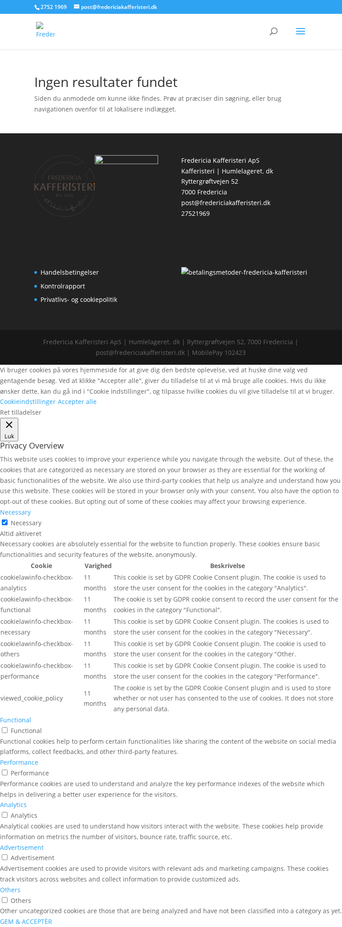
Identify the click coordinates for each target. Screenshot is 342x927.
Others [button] (10, 890)
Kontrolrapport (63, 286)
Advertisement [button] (22, 847)
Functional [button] (15, 720)
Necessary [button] (15, 512)
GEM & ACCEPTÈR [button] (26, 921)
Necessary (26, 523)
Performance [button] (19, 762)
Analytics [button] (13, 804)
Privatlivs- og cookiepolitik (79, 299)
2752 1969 (54, 7)
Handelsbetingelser (70, 272)
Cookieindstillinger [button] (28, 401)
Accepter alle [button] (77, 401)
